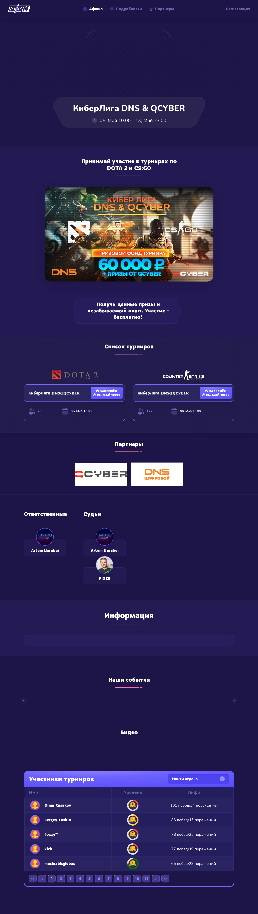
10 (137, 878)
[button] (24, 701)
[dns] (157, 474)
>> (165, 878)
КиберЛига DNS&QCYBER (54, 393)
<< (32, 878)
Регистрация (238, 9)
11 (146, 878)
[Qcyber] (101, 474)
